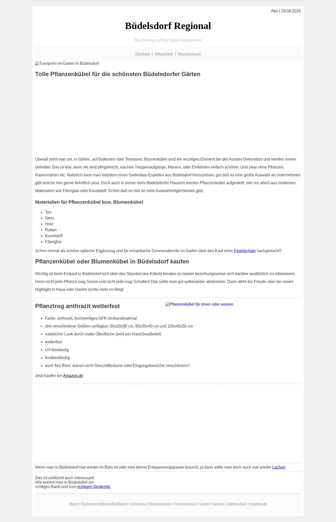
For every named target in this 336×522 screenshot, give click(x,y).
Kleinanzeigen (160, 504)
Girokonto (138, 504)
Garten (204, 504)
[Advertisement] (168, 116)
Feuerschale (245, 251)
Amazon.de (73, 376)
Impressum (258, 504)
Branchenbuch (189, 54)
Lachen (278, 467)
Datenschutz (237, 504)
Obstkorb (143, 54)
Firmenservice (185, 504)
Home (73, 504)
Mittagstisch (164, 54)
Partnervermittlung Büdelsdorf (104, 504)
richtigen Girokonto (93, 487)
